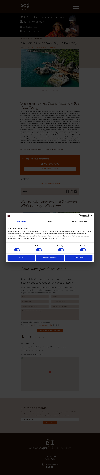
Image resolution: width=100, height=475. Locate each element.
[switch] (39, 249)
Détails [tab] (50, 221)
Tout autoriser (78, 258)
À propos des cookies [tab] (79, 221)
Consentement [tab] (21, 221)
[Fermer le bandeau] (91, 215)
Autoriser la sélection (50, 258)
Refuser (21, 258)
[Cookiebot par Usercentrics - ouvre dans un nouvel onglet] (80, 215)
